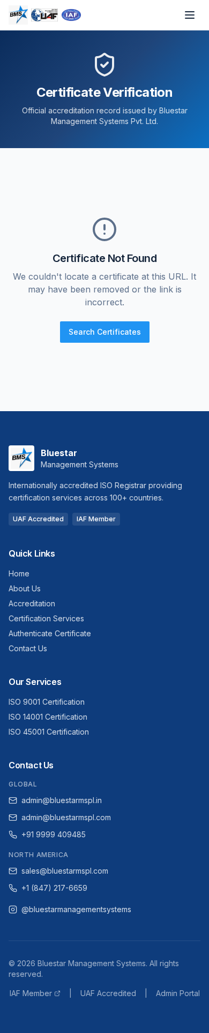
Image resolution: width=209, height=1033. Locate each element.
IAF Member (31, 993)
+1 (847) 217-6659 (54, 887)
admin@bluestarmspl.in (61, 800)
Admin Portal (178, 993)
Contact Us (28, 648)
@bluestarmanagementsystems (76, 909)
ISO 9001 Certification (47, 701)
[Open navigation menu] (189, 15)
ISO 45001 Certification (49, 731)
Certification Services (46, 618)
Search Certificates (105, 331)
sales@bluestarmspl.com (64, 870)
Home (19, 573)
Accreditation (32, 603)
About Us (25, 588)
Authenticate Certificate (50, 633)
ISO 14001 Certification (48, 716)
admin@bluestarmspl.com (66, 817)
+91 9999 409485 (53, 834)
